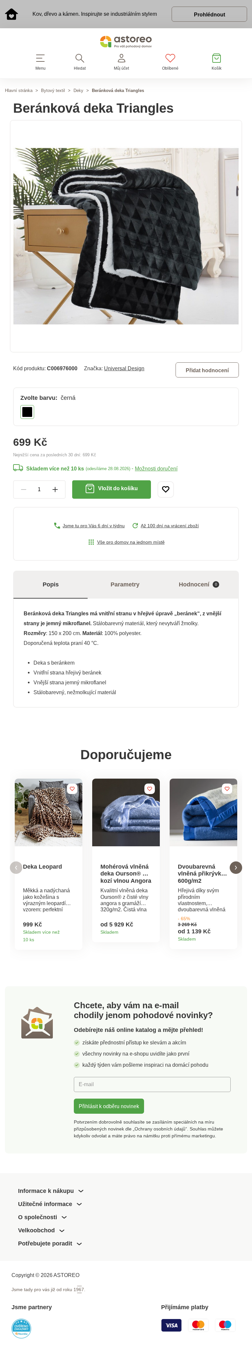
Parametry (125, 584)
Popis (51, 584)
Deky (78, 90)
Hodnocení (198, 584)
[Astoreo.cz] (126, 43)
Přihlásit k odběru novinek (109, 1106)
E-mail (86, 1084)
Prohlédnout (209, 14)
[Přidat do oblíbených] (166, 489)
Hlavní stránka (18, 90)
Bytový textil (53, 90)
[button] (16, 867)
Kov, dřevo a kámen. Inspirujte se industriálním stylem (94, 14)
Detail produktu (75, 937)
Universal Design (124, 368)
